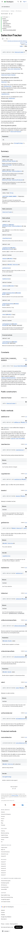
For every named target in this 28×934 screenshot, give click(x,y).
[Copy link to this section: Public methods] (14, 411)
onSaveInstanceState (8, 303)
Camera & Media (4, 837)
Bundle (4, 294)
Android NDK (4, 889)
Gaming (3, 830)
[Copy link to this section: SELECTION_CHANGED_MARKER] (8, 360)
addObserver (6, 224)
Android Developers (5, 11)
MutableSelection (6, 249)
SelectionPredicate (15, 131)
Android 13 (3, 870)
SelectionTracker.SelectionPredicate (12, 180)
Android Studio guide (5, 880)
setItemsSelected (7, 324)
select (4, 314)
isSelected (12, 98)
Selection (4, 82)
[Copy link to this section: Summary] (9, 151)
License (7, 923)
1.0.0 (26, 44)
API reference (6, 6)
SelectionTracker (19, 52)
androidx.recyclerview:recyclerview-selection (17, 41)
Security (3, 816)
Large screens (4, 847)
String (11, 193)
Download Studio (4, 887)
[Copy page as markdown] (7, 39)
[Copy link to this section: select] (6, 682)
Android (3, 812)
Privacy (2, 839)
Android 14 (3, 868)
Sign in (24, 1)
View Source (22, 42)
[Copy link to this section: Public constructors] (18, 392)
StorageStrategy (18, 143)
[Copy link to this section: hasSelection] (10, 568)
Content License (14, 795)
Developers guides (5, 882)
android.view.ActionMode (18, 438)
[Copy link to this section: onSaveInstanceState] (15, 651)
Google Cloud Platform (6, 916)
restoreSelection (7, 341)
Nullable (12, 286)
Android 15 (3, 866)
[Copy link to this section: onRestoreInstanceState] (17, 620)
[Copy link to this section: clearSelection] (11, 444)
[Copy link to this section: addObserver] (10, 417)
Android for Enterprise (6, 814)
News (2, 820)
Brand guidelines (14, 923)
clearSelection (7, 238)
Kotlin (21, 46)
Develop (12, 11)
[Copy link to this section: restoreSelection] (13, 737)
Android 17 (3, 861)
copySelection (5, 94)
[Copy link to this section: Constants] (10, 352)
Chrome (3, 912)
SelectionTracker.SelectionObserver (12, 171)
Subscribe (18, 927)
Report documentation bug (7, 897)
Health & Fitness (4, 835)
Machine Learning (5, 833)
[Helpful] (10, 14)
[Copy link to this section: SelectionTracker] (13, 398)
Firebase (3, 914)
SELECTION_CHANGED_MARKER (9, 196)
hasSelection (6, 279)
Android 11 (3, 875)
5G (1, 841)
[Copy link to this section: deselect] (7, 490)
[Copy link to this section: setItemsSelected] (13, 713)
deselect (5, 258)
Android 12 (3, 872)
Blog (2, 823)
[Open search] (18, 1)
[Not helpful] (12, 14)
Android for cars (4, 854)
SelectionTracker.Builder (8, 75)
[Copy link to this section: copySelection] (11, 474)
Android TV (3, 856)
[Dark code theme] (26, 50)
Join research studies (5, 901)
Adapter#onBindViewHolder (8, 377)
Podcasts (3, 825)
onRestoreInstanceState (9, 293)
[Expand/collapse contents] (9, 17)
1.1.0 (26, 416)
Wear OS (3, 849)
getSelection (7, 86)
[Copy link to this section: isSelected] (9, 593)
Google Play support (5, 899)
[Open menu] (2, 1)
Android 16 (3, 864)
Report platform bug (5, 895)
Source (2, 818)
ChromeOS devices (5, 851)
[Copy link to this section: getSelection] (10, 523)
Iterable (4, 325)
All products (4, 919)
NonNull (12, 224)
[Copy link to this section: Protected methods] (17, 731)
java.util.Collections (14, 69)
